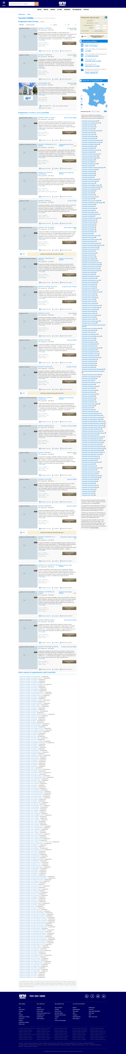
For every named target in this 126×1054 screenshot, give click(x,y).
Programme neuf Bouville (88, 173)
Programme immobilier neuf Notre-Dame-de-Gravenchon (33, 878)
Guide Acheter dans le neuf (43, 1013)
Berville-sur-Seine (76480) (68, 425)
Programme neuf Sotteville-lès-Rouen (91, 467)
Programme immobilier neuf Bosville (28, 717)
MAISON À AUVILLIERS (45, 366)
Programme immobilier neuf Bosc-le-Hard (29, 715)
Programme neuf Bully (87, 177)
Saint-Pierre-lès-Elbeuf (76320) (65, 592)
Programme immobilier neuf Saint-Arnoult (29, 909)
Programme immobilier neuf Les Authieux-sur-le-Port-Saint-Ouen (35, 842)
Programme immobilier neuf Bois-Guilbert (29, 704)
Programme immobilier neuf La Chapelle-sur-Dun (31, 815)
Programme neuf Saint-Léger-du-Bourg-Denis (93, 433)
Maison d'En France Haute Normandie (47, 191)
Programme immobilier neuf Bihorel (28, 701)
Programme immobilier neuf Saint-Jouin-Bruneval (31, 923)
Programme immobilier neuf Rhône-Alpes (97, 1039)
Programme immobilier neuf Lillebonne (28, 845)
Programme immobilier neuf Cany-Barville (29, 725)
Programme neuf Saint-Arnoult (89, 411)
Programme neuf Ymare (88, 493)
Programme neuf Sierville (88, 464)
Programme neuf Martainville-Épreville (91, 347)
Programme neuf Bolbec (88, 161)
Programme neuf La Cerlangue (89, 290)
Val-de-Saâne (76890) (70, 227)
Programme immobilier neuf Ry (27, 906)
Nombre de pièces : (88, 25)
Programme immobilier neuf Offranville (28, 882)
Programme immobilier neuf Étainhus (28, 766)
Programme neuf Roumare (88, 401)
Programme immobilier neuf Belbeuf (28, 698)
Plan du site (22, 1024)
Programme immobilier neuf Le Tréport (28, 840)
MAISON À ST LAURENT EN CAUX (48, 565)
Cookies (57, 1016)
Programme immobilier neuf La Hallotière (29, 819)
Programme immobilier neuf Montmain (28, 870)
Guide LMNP (40, 1011)
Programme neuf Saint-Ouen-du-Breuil (91, 444)
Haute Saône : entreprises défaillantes (66, 1043)
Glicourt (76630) (71, 479)
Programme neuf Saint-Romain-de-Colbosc (92, 452)
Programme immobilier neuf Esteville (28, 764)
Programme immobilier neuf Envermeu (28, 756)
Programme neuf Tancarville (89, 469)
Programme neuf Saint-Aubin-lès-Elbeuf (91, 415)
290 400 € (46, 567)
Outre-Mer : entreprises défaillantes (85, 1043)
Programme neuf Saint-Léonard (89, 434)
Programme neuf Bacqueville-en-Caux (91, 142)
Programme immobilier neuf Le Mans (43, 1028)
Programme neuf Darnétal (88, 204)
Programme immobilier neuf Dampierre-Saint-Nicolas (32, 742)
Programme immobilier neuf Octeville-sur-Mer (30, 881)
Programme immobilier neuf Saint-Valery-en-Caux (31, 944)
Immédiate (42, 97)
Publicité (57, 1009)
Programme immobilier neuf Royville (28, 904)
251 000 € (46, 147)
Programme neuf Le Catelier (89, 313)
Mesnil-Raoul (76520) (70, 620)
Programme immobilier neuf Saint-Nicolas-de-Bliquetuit (32, 933)
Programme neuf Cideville (88, 190)
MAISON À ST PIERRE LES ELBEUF (46, 592)
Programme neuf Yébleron (88, 489)
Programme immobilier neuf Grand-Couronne (30, 796)
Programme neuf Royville (88, 405)
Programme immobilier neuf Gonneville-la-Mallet (31, 793)
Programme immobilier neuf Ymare (28, 975)
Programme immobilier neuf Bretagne (97, 1028)
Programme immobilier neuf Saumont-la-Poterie (31, 950)
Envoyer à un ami (45, 51)
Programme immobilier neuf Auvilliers (28, 690)
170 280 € (46, 540)
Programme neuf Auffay (87, 132)
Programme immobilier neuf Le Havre (28, 835)
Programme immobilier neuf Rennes (61, 1039)
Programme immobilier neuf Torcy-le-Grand (30, 958)
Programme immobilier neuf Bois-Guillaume (30, 706)
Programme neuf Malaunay (88, 342)
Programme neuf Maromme (88, 345)
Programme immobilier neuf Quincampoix (29, 895)
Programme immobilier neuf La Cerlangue (29, 813)
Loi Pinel (59, 9)
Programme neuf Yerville (88, 491)
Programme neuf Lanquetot (88, 311)
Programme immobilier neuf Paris (60, 1034)
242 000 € (46, 648)
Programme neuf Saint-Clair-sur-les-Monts (92, 417)
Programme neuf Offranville (88, 378)
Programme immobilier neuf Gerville (28, 785)
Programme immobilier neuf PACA (96, 1034)
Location (21, 1011)
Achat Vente (22, 1009)
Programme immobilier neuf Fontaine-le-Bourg (30, 772)
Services (39, 1007)
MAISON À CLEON (43, 313)
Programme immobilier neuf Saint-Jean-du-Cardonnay (32, 922)
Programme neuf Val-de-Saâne (89, 479)
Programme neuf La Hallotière (89, 297)
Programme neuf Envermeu (88, 220)
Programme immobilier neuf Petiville (28, 890)
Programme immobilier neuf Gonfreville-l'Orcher (31, 791)
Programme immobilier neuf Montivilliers (29, 868)
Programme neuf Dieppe (88, 206)
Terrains (52, 9)
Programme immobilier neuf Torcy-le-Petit (29, 960)
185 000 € (46, 315)
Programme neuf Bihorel (88, 152)
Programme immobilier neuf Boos (27, 712)
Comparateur (40, 1016)
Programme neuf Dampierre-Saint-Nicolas (92, 202)
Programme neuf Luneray (88, 340)
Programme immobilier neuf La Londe (28, 823)
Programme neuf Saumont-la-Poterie (91, 462)
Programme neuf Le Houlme (89, 319)
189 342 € (46, 30)
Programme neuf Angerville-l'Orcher (90, 122)
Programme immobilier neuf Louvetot (28, 851)
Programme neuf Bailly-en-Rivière (90, 144)
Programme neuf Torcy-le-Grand (90, 471)
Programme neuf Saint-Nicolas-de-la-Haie (92, 442)
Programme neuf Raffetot (88, 396)
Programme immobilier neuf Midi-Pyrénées (98, 1033)
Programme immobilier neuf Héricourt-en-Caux (30, 805)
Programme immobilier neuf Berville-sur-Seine (30, 700)
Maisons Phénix (42, 46)
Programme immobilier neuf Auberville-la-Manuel (31, 684)
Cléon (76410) (72, 313)
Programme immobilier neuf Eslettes (28, 763)
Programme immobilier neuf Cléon (27, 734)
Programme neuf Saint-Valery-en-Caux (91, 454)
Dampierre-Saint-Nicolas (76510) (66, 259)
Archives (21, 1020)
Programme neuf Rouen (88, 399)
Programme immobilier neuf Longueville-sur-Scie (31, 849)
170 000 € (46, 368)
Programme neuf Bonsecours (89, 163)
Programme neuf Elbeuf (88, 216)
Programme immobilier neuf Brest (25, 1033)
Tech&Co (75, 1015)
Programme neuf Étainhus (88, 231)
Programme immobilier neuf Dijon (25, 1036)
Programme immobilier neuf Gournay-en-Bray (30, 794)
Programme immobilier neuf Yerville (28, 974)
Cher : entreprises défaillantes (93, 1044)
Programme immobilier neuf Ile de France (97, 1031)
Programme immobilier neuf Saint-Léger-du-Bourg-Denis (33, 926)
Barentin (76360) (71, 506)
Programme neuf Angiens (88, 124)
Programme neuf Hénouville (89, 278)
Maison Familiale (42, 245)
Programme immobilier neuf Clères (27, 736)
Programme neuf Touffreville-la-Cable (91, 475)
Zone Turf (91, 1009)
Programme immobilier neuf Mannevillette (29, 856)
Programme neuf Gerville (88, 255)
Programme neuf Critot (87, 198)
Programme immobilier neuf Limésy (28, 846)
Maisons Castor (42, 163)
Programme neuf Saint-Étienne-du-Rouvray (92, 421)
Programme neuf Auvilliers (88, 138)
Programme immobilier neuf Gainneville (29, 783)
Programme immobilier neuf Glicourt (28, 786)
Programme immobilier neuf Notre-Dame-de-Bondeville (32, 876)
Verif (90, 1015)
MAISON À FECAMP (44, 340)
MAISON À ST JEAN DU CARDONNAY (45, 173)
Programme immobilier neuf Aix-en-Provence (27, 1028)
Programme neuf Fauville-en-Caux (90, 235)
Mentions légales (59, 1013)
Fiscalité (21, 1015)
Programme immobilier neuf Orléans (61, 1033)
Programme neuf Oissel (87, 380)
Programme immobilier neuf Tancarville (28, 956)
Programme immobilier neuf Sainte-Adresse (30, 945)
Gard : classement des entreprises (47, 1043)
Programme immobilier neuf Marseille (43, 1034)
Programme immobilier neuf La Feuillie (28, 816)
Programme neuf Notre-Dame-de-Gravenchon (93, 371)
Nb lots (55, 24)
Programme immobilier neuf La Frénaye (29, 818)
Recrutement (58, 1011)
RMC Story (91, 1013)
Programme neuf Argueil (88, 128)
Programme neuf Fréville (88, 251)
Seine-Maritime (38, 18)
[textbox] (22, 4)
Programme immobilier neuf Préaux (28, 893)
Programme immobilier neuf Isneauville (28, 808)
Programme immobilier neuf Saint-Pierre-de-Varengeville (33, 939)
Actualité (86, 9)
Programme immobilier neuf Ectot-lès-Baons (30, 752)
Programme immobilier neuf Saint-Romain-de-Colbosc (32, 942)
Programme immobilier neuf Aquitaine (79, 1039)
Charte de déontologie (60, 1020)
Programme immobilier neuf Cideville (28, 733)
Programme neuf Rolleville (88, 398)
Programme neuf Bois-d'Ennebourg (90, 154)
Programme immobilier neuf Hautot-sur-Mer (30, 802)
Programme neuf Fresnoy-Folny (89, 249)
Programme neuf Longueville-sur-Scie (91, 336)
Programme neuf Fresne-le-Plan (90, 247)
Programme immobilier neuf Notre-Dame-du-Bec (31, 879)
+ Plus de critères (85, 31)
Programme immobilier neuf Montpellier (44, 1037)
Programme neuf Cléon (87, 192)
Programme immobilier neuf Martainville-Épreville (31, 859)
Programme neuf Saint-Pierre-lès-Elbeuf (91, 450)
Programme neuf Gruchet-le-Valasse (91, 270)
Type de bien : (90, 23)
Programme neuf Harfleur (88, 274)
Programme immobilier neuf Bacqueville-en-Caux (31, 693)
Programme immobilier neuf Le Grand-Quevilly (30, 834)
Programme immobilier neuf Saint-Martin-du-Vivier (31, 931)
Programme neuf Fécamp (88, 237)
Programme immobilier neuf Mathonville (29, 860)
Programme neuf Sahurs (88, 409)
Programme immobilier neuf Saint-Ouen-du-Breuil (31, 936)
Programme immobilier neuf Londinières (29, 848)
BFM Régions (76, 1018)
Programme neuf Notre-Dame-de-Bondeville (92, 369)
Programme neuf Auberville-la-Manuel (91, 130)
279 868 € (46, 454)
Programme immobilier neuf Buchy (27, 720)
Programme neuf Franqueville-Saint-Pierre (92, 245)
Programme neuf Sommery (88, 466)
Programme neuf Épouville (88, 224)
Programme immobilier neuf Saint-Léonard (29, 928)
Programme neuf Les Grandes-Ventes (91, 328)
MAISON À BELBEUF (44, 452)
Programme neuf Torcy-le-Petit (89, 473)
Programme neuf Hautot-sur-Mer (90, 276)
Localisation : (90, 20)
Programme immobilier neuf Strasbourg (79, 1031)
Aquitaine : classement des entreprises (28, 1043)
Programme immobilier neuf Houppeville (29, 807)
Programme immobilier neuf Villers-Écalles (29, 971)
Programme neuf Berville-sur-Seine (90, 150)
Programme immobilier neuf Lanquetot (28, 830)
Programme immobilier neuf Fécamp (28, 771)
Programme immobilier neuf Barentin (28, 697)
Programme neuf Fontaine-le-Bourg (90, 239)
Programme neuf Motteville (88, 365)
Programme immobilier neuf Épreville (28, 761)
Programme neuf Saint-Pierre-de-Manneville (92, 446)
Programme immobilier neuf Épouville (28, 760)
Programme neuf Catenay (88, 183)
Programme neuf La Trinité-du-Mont (90, 307)
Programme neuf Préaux (88, 392)
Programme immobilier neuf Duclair (28, 749)
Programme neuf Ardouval (88, 126)
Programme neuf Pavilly (88, 384)
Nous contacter (58, 1007)
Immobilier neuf (40, 1015)
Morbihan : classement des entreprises (28, 1046)
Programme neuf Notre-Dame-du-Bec (91, 374)
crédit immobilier (95, 527)
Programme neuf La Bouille (88, 288)
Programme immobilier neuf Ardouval (28, 681)
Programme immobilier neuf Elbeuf (27, 753)
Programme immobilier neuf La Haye (28, 821)
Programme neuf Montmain (88, 361)
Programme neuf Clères (88, 194)
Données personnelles (60, 1015)
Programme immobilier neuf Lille (43, 1029)
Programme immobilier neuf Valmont (28, 967)
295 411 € (46, 481)
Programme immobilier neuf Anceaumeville (29, 676)
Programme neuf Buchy (87, 175)
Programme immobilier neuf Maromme (28, 857)
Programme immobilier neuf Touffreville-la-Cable (31, 961)
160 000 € (46, 288)
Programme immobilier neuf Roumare (28, 901)
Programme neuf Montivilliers (89, 359)
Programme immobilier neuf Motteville (28, 873)
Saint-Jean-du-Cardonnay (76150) (66, 173)
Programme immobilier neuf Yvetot (27, 977)
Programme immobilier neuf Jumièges (28, 810)
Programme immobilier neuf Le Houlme (29, 837)
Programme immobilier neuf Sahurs (28, 908)
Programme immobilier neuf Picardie (97, 1037)
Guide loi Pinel (40, 1009)
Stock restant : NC (42, 99)
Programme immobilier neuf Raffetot (28, 897)
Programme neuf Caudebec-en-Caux (91, 185)
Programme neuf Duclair (88, 210)
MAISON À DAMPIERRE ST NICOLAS (46, 259)
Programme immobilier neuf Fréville (28, 782)
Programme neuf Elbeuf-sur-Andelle (90, 218)
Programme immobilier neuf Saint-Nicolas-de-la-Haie (32, 934)
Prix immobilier (76, 9)
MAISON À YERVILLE (44, 200)
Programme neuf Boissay (88, 159)
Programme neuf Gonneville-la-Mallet (91, 264)
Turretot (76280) (71, 28)
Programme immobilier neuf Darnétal (28, 744)
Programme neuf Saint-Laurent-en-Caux (92, 431)
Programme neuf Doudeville (89, 208)
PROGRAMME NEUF (44, 83)
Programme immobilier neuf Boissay (28, 708)
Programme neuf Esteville (88, 229)
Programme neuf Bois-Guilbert (89, 156)
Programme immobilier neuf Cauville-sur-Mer (30, 731)
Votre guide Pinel (46, 105)
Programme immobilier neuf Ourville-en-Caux (30, 886)
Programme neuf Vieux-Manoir (89, 485)
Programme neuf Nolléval (88, 367)
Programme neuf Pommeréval (89, 390)
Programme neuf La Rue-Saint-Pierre (91, 305)
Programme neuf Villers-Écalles (89, 487)
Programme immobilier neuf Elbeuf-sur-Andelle (30, 755)
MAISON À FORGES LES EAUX (47, 286)
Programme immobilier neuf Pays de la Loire (98, 1036)
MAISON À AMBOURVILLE (46, 425)
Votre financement (66, 51)
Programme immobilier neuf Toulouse (79, 1034)
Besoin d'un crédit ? (46, 108)
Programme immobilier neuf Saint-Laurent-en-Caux (31, 925)
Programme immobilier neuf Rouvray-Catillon (30, 903)
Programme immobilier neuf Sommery (28, 953)
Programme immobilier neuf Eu (27, 767)
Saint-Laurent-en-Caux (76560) (65, 565)
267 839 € (46, 119)
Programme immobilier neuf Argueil (28, 682)
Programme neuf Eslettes (88, 227)
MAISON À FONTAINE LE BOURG (48, 646)
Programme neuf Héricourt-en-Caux (90, 280)
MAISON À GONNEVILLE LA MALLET (46, 537)
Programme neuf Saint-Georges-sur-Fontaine (93, 423)
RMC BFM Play (76, 1016)
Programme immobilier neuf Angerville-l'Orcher (30, 678)
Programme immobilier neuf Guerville (28, 799)
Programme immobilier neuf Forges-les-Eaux (30, 775)
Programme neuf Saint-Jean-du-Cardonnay (92, 427)
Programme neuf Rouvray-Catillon (90, 403)
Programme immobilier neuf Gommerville (29, 789)
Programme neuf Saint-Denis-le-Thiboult (92, 419)
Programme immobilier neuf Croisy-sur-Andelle (30, 741)
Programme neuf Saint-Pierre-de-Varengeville (93, 448)
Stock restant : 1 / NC (43, 44)
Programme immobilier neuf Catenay (28, 726)
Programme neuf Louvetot (88, 338)
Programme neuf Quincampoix (89, 394)
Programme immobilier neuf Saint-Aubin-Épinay (31, 911)
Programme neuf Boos (87, 165)
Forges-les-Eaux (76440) (69, 286)
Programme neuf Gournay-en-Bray (90, 266)
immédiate (42, 42)
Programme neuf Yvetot (87, 495)
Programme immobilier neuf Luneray (28, 853)
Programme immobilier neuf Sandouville (29, 949)
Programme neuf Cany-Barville (89, 181)
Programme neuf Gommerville (89, 260)
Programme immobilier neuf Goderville (28, 788)
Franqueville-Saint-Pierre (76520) (66, 145)
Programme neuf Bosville (88, 171)
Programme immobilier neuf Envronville (29, 758)
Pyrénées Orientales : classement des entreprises (73, 1044)
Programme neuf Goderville (88, 258)
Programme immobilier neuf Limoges (43, 1031)
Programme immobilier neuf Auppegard (29, 689)
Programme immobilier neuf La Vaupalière (29, 829)
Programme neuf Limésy (88, 332)
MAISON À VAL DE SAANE (46, 227)
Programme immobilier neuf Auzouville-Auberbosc (31, 692)
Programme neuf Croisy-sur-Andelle (90, 200)
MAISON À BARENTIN (44, 506)
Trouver (99, 31)
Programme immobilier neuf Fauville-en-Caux (30, 769)
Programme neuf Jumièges (88, 286)
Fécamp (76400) (71, 340)
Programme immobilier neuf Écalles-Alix (29, 750)
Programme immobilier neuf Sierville (28, 952)
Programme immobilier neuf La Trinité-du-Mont (30, 827)
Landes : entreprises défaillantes (51, 1044)
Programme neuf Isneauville (89, 284)
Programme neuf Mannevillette (89, 344)
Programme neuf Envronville (89, 222)
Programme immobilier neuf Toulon (78, 1033)
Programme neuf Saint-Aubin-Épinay (91, 413)
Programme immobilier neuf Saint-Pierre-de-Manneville (32, 938)
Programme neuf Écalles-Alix (89, 212)
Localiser (56, 51)
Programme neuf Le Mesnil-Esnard (90, 321)
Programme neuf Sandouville (89, 460)
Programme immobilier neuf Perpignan (61, 1036)
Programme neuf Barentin (88, 146)
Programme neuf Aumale (88, 134)
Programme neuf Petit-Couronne (90, 386)
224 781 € (46, 175)
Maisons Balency (42, 135)
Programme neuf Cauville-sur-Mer (90, 189)
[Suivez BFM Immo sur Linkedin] (104, 996)
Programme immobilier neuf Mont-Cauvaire (29, 865)
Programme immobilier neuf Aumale (28, 687)
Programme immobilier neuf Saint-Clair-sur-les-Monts (32, 914)
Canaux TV (21, 1018)
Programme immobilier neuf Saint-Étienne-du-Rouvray (32, 917)
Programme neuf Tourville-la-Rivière (90, 477)
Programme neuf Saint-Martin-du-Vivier (91, 438)
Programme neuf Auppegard (89, 136)
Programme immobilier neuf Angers (25, 1029)
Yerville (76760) (72, 200)
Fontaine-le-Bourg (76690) (68, 646)
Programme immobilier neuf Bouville (28, 719)
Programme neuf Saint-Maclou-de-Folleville (92, 436)
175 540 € (46, 261)
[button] (37, 4)
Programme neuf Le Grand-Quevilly (90, 315)
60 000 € (45, 85)
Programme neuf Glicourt (88, 257)
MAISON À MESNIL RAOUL (46, 620)
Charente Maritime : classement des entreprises (30, 1044)
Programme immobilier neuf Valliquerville (29, 966)
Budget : (91, 27)
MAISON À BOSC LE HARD (46, 117)
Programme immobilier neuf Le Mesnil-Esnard (30, 838)
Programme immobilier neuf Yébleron (28, 972)
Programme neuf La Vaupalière (89, 309)
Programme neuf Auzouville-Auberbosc (91, 140)
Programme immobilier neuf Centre (96, 1029)
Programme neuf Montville (88, 363)
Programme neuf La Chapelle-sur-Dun (91, 291)
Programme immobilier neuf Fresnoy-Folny (29, 780)
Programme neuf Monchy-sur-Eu (90, 353)
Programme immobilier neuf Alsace (78, 1037)
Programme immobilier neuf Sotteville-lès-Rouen (31, 955)
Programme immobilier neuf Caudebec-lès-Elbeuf (31, 730)
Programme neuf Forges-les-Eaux (90, 243)
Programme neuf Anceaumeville (89, 121)
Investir (46, 9)
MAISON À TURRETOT (45, 28)
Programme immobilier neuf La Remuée (29, 824)
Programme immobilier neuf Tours (78, 1036)
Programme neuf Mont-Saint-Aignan (91, 357)
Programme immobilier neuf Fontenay (28, 774)
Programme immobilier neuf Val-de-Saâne (29, 964)
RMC (74, 1013)
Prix (69, 24)
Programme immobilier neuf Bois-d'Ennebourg (30, 703)
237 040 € (46, 595)
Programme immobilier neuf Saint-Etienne (80, 1029)
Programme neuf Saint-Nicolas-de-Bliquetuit (92, 440)
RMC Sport (75, 1011)
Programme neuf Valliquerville (89, 481)
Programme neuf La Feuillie (88, 293)
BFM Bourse (92, 1007)
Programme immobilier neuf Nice (60, 1029)
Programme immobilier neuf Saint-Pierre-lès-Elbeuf (31, 941)
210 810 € (46, 427)
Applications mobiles (24, 1022)
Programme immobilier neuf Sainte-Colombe (30, 947)
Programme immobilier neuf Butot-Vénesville (30, 723)
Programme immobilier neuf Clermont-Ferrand (27, 1034)
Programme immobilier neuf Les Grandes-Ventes (31, 843)
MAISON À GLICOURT (45, 479)
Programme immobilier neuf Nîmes (60, 1031)
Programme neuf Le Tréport (88, 323)
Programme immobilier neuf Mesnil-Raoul (29, 862)
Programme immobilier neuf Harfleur (28, 801)
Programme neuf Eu (87, 233)
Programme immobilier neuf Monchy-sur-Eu (30, 864)
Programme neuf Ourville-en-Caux (90, 382)
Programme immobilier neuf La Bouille (28, 812)
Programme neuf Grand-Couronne (90, 268)
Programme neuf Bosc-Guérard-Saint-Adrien (93, 167)
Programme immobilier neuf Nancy (43, 1039)
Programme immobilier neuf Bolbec (28, 709)
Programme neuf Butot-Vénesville (90, 179)
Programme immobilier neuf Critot (27, 739)
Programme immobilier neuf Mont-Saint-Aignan (30, 867)
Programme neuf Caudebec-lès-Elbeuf (91, 187)
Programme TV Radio (24, 1016)
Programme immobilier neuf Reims (60, 1037)
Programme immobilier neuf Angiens (28, 679)
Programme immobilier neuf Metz (43, 1036)
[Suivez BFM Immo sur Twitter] (99, 996)
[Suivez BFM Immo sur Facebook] (93, 996)
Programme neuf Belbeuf (88, 148)
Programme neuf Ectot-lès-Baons (90, 214)
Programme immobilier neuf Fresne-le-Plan (29, 778)
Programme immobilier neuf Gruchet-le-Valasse (31, 797)
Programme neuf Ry (87, 407)
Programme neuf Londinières (89, 334)
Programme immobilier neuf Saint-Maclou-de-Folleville (32, 930)
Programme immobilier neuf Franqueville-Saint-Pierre (32, 777)
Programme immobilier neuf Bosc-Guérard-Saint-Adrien (33, 714)
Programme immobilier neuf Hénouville (28, 804)
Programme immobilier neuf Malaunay (28, 854)
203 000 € (46, 401)
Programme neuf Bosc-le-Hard (89, 169)
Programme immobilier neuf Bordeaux (26, 1031)
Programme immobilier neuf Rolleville (28, 898)
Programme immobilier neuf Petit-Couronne (30, 889)
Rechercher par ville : (86, 111)
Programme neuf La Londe (88, 301)
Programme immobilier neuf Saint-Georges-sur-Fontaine (33, 919)
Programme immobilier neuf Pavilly (27, 887)
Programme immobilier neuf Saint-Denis (79, 1028)
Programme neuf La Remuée (89, 303)
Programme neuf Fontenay (88, 241)
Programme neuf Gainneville (89, 253)
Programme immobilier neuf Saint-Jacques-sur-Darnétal (33, 920)
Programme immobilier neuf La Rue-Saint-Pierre (31, 826)
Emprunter (67, 9)
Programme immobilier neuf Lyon (43, 1033)
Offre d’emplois (40, 1018)
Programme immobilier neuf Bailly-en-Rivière (30, 695)
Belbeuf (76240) (71, 452)
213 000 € (46, 229)
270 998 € (46, 342)
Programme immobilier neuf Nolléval (28, 875)
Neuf (20, 1013)
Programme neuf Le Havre (88, 317)
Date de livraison (30, 24)
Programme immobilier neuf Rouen (28, 900)
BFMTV (75, 1007)
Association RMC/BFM (94, 1011)
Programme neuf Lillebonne (88, 330)
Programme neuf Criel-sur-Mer (89, 196)
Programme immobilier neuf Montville (28, 871)
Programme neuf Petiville (88, 388)
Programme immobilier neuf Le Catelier (29, 832)
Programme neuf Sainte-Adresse (90, 456)
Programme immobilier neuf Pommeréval (29, 892)
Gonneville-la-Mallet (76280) (68, 537)
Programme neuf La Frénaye (89, 295)
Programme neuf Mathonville (89, 349)
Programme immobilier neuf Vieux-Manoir (29, 969)
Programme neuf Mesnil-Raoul (89, 351)
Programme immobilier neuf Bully (27, 722)
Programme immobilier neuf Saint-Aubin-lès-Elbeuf (31, 912)
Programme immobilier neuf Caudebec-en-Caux (31, 728)
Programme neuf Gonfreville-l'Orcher (91, 262)
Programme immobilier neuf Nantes (61, 1028)
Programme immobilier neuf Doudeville (28, 747)
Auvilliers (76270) (71, 366)
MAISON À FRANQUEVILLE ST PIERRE (47, 145)
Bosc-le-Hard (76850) (70, 117)
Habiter (39, 9)
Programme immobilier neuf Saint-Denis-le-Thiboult (32, 915)
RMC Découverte (93, 1016)
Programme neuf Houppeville (89, 282)
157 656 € (46, 202)
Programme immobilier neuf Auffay (27, 686)
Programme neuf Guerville (88, 272)
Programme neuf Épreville (88, 225)
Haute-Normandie (50, 18)
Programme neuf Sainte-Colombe (90, 458)
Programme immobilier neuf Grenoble (26, 1037)
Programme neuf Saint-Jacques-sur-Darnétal (93, 425)
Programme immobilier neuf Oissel (27, 884)
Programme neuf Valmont (88, 483)
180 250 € (46, 56)
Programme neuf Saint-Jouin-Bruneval (91, 429)
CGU (56, 1018)
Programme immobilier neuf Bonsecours (29, 711)
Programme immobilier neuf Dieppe (28, 745)
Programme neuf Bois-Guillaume (90, 157)
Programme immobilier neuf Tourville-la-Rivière (30, 963)
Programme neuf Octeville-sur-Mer (90, 376)
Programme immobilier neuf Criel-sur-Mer (29, 737)
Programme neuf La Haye (88, 299)
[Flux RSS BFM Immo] (87, 996)
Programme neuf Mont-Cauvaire (90, 355)
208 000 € (46, 507)
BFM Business (76, 1009)
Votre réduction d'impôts (61, 106)
